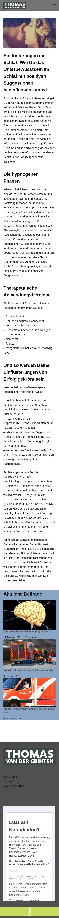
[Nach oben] (29, 915)
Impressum (10, 776)
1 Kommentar (30, 637)
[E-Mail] (29, 913)
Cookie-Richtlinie (13, 785)
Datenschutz (11, 781)
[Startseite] (29, 908)
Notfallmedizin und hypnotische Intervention (28, 670)
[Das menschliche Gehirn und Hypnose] (29, 615)
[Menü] (54, 5)
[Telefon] (29, 911)
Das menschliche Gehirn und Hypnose (25, 631)
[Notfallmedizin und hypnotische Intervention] (29, 653)
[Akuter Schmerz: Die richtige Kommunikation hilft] (29, 692)
